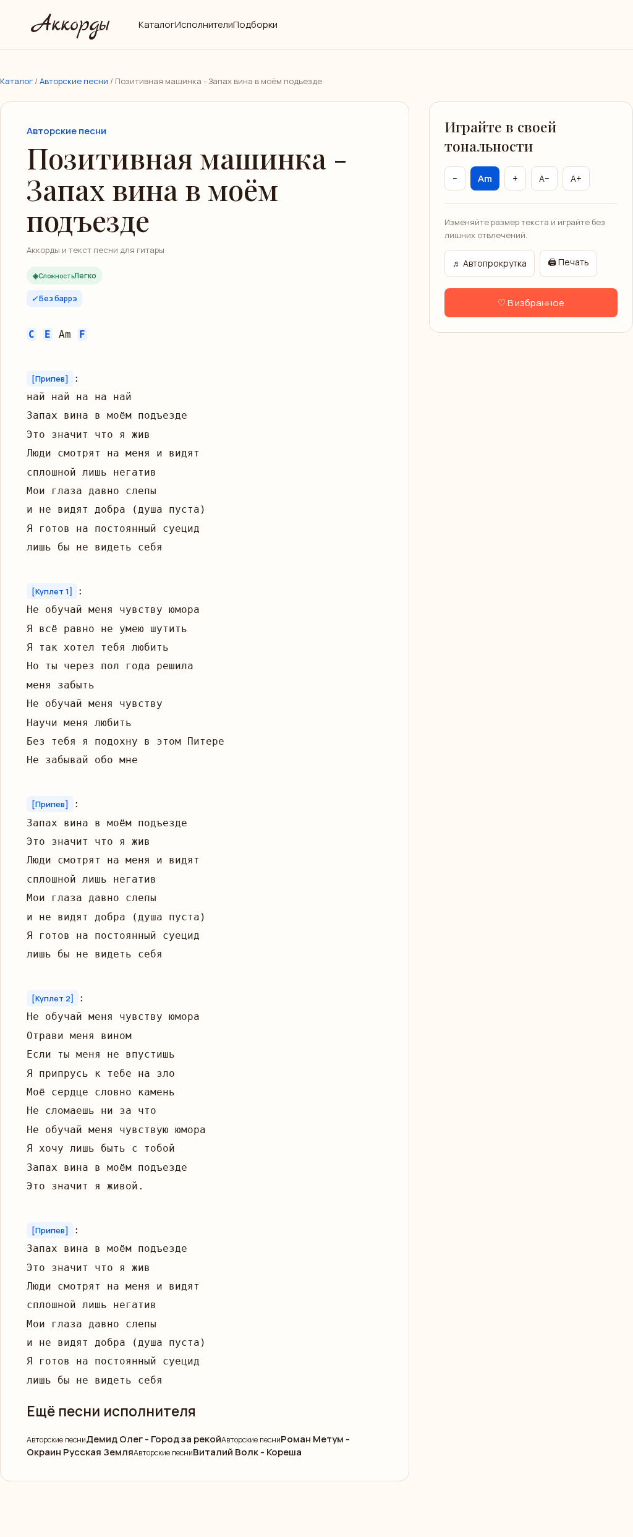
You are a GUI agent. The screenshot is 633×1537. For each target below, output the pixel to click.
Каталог (156, 24)
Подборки (255, 24)
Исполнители (204, 24)
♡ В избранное (531, 302)
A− (544, 178)
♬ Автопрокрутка (489, 263)
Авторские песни (74, 81)
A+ (576, 178)
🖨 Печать (568, 262)
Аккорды (69, 25)
